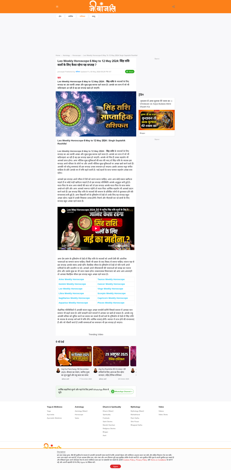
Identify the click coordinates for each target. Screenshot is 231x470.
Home (58, 55)
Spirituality (107, 414)
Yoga (49, 411)
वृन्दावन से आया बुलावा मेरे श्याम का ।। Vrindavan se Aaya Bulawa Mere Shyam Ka (156, 103)
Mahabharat (135, 414)
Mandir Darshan (109, 425)
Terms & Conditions (158, 460)
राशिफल (82, 16)
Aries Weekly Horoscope (71, 279)
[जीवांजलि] (102, 6)
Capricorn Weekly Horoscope (113, 298)
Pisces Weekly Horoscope (111, 302)
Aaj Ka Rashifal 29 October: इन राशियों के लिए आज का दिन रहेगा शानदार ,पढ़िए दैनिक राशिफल (112, 372)
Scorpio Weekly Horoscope (112, 293)
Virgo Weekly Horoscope (110, 288)
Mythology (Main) (137, 411)
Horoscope (79, 414)
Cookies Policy (129, 460)
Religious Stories (109, 428)
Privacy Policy (141, 460)
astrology (66, 55)
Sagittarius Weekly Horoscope (74, 298)
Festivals (106, 418)
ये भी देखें (60, 341)
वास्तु (93, 16)
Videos (161, 411)
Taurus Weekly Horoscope (111, 279)
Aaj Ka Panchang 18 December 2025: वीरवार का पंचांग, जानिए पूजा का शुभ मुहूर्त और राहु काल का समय (75, 372)
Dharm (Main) (108, 411)
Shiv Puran (135, 421)
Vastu (77, 418)
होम (60, 16)
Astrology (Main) (81, 411)
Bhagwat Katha (136, 425)
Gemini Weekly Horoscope (72, 283)
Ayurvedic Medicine (54, 418)
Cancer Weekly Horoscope (111, 283)
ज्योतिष (70, 16)
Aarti (104, 435)
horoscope (76, 55)
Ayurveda (50, 414)
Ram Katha (135, 418)
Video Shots (163, 414)
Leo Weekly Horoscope (70, 288)
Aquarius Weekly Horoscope (73, 302)
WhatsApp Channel (123, 391)
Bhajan (142, 133)
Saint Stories (107, 421)
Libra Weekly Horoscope (71, 293)
